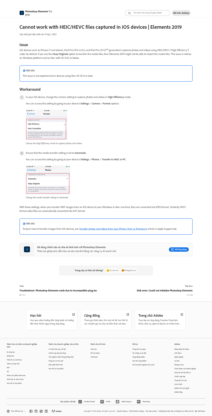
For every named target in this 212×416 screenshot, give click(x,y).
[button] (16, 411)
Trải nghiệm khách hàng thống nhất (61, 357)
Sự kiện (177, 361)
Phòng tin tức (179, 365)
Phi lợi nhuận (95, 353)
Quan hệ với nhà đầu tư (182, 373)
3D (8, 372)
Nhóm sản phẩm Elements (16, 375)
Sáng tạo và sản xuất (56, 361)
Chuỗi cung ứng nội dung (57, 353)
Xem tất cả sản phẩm (14, 383)
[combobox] (147, 13)
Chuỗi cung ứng (179, 376)
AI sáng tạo (11, 352)
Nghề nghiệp (178, 357)
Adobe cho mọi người (181, 388)
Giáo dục (94, 349)
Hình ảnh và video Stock (15, 379)
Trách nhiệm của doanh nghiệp (185, 369)
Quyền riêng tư (122, 411)
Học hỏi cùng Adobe (139, 361)
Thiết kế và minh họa (14, 360)
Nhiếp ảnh (10, 356)
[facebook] (31, 411)
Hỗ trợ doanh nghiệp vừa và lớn (143, 365)
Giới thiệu (177, 353)
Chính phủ (94, 357)
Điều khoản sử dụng (137, 411)
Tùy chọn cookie (151, 411)
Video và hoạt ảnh (13, 364)
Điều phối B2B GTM (56, 365)
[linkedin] (46, 411)
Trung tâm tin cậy (180, 380)
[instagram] (36, 411)
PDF (8, 368)
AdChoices (201, 411)
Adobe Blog (178, 392)
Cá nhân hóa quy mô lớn (57, 349)
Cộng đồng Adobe (138, 357)
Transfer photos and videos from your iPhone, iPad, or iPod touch (113, 228)
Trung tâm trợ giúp (139, 349)
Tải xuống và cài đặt (139, 353)
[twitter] (41, 411)
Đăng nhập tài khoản (181, 349)
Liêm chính (178, 384)
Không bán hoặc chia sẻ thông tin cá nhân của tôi (176, 411)
